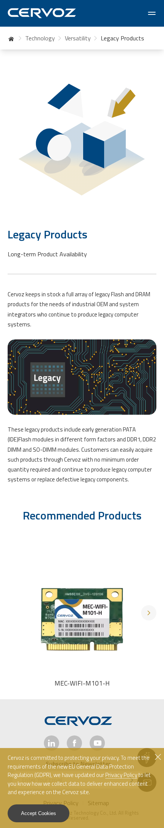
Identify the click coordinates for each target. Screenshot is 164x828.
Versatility (78, 38)
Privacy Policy (121, 775)
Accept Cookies (38, 813)
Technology (40, 38)
